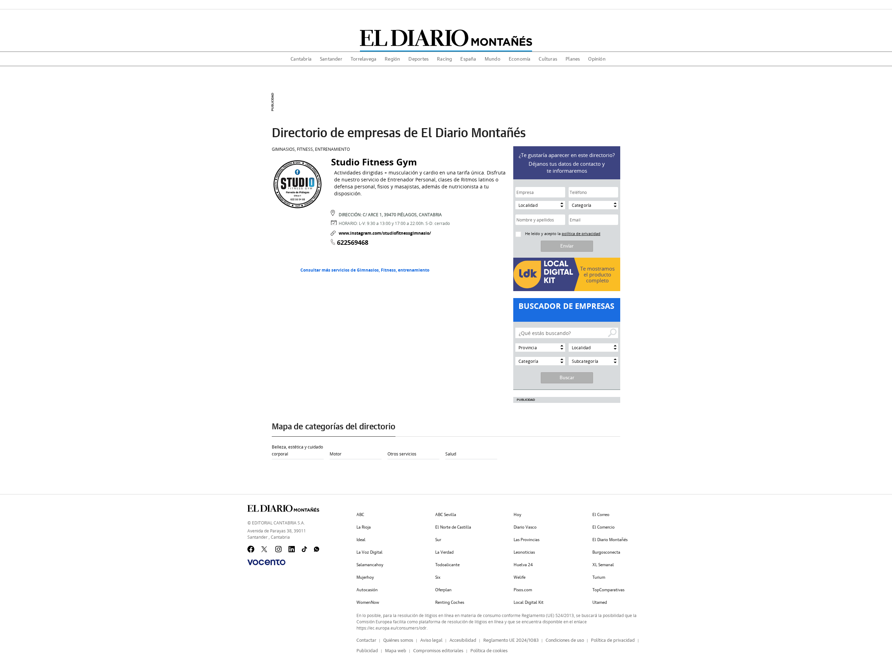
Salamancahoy (369, 565)
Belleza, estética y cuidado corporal (297, 450)
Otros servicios (401, 454)
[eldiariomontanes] (446, 38)
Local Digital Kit (529, 602)
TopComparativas (608, 590)
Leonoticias (524, 552)
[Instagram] (278, 549)
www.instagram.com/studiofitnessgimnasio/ (385, 233)
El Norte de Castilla (453, 527)
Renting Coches (449, 602)
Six (437, 577)
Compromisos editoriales (438, 651)
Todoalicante (447, 565)
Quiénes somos (398, 640)
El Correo (600, 515)
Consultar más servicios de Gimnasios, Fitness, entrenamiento (364, 270)
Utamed (599, 602)
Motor (335, 454)
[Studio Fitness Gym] (298, 183)
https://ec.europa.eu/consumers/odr (391, 628)
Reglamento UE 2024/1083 (511, 640)
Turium (598, 577)
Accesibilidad (462, 640)
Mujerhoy (365, 577)
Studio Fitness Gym (374, 162)
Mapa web (395, 651)
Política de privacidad (613, 640)
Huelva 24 (523, 565)
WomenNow (367, 602)
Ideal (361, 540)
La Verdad (444, 552)
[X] (264, 549)
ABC (360, 515)
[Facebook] (250, 549)
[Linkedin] (292, 549)
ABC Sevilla (445, 515)
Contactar (366, 640)
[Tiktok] (305, 549)
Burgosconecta (606, 552)
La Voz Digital (369, 552)
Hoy (517, 515)
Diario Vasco (525, 527)
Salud (450, 454)
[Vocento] (266, 562)
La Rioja (363, 527)
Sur (438, 540)
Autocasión (367, 590)
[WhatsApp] (317, 549)
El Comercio (603, 527)
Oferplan (443, 590)
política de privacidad (581, 233)
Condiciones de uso (565, 640)
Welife (519, 577)
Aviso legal (431, 640)
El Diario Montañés (610, 540)
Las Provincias (526, 540)
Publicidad (367, 651)
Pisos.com (523, 590)
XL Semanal (603, 565)
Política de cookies (489, 651)
